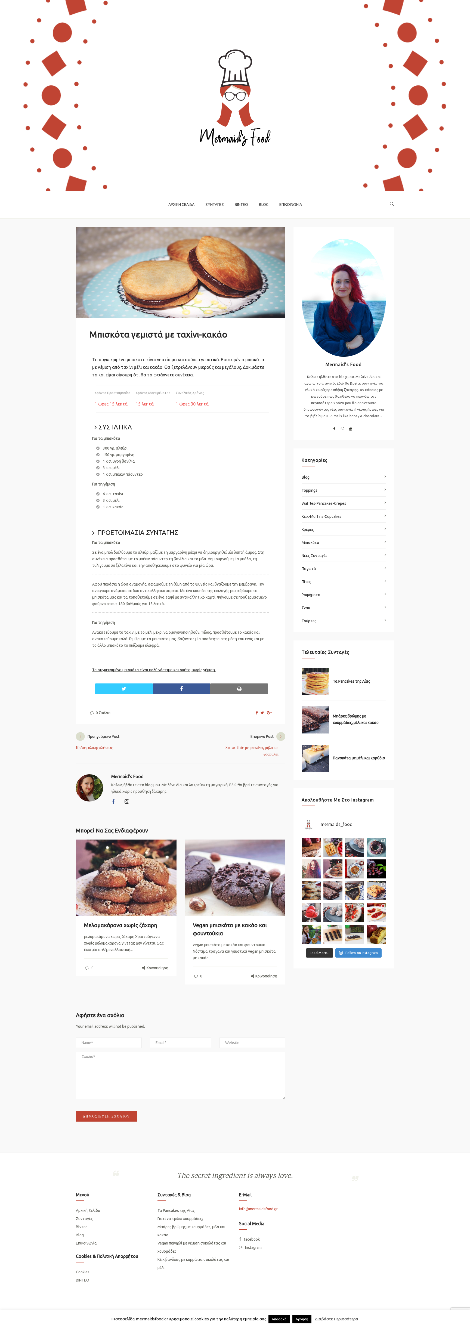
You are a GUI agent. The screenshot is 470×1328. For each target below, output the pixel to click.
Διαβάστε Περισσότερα (336, 1319)
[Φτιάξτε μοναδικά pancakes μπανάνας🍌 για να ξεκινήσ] (354, 868)
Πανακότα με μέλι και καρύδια (359, 758)
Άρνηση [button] (302, 1319)
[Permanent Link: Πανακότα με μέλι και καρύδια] (315, 758)
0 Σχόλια (103, 713)
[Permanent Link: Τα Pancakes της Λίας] (315, 681)
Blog (263, 204)
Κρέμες (308, 529)
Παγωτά (309, 569)
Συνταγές (214, 204)
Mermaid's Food (127, 776)
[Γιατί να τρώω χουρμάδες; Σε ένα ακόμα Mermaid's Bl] (376, 868)
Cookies (82, 1272)
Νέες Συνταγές (314, 555)
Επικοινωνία (290, 204)
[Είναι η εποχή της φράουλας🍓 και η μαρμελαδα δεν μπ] (376, 912)
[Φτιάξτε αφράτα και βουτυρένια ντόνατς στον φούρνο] (376, 847)
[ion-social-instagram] (342, 429)
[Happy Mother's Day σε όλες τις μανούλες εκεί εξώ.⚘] (311, 847)
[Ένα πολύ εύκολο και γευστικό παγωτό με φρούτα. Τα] (311, 912)
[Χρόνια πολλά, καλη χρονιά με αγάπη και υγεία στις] (311, 868)
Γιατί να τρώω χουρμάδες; (180, 1218)
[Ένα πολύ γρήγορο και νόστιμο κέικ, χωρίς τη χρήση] (376, 890)
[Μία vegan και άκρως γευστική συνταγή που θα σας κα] (354, 890)
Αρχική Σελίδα (181, 204)
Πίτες (306, 582)
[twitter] (262, 713)
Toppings (309, 490)
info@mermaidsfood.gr (258, 1209)
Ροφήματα (311, 595)
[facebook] (257, 713)
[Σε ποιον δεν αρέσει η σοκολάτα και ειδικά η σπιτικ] (332, 934)
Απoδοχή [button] (279, 1319)
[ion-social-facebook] (334, 429)
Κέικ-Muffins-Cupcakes (321, 516)
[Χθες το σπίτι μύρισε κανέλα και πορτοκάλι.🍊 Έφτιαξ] (332, 868)
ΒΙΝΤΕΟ (82, 1280)
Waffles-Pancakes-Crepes (324, 503)
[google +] (269, 713)
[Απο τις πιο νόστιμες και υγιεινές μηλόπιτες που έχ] (376, 934)
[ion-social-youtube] (350, 429)
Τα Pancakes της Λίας (351, 681)
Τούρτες (309, 621)
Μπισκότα (310, 542)
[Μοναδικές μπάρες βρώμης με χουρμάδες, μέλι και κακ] (332, 890)
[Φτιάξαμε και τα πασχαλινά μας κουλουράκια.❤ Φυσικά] (311, 934)
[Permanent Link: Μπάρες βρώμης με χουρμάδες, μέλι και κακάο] (315, 719)
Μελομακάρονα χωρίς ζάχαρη (120, 925)
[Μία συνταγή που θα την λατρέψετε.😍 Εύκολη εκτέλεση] (354, 847)
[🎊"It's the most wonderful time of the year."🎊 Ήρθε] (311, 890)
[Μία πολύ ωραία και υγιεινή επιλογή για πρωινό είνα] (354, 912)
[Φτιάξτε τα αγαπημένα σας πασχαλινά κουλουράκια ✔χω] (332, 847)
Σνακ (306, 608)
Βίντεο (241, 204)
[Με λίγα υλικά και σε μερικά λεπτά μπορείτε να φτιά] (332, 912)
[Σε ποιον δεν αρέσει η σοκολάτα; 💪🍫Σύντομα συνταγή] (354, 934)
